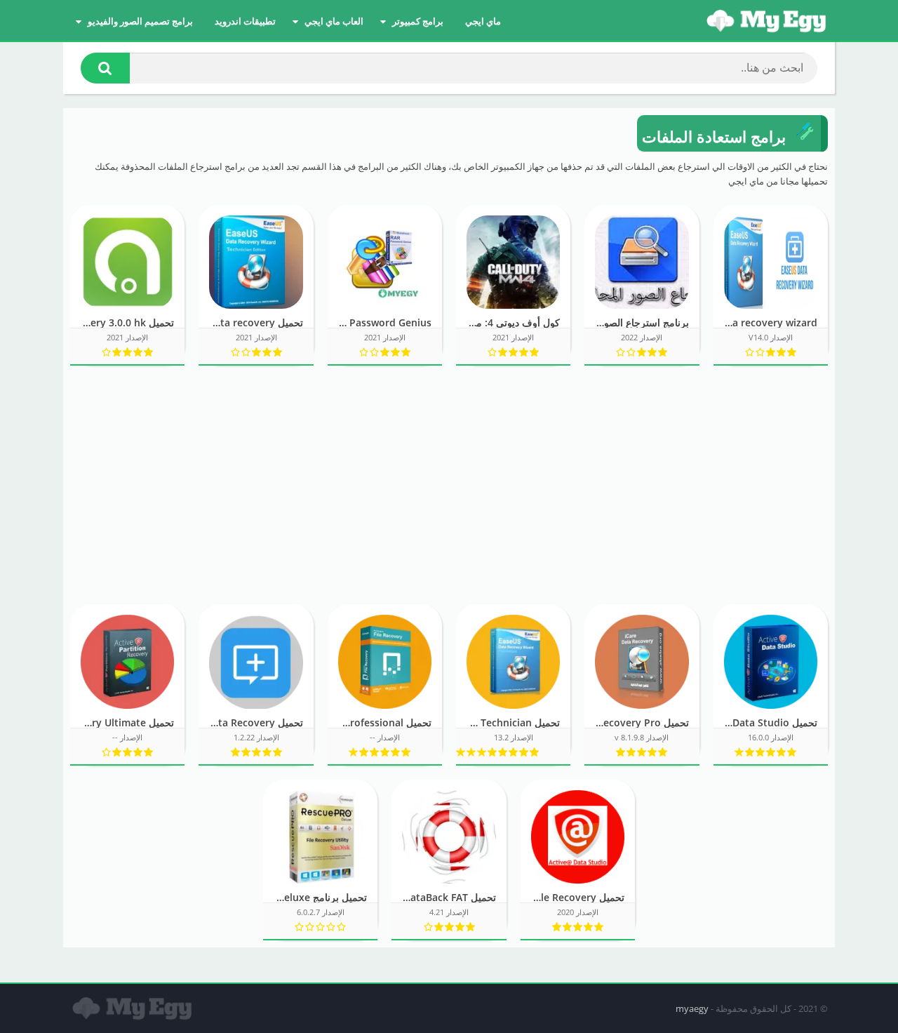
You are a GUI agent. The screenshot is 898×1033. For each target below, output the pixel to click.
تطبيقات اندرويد (245, 21)
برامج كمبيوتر (417, 21)
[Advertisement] (449, 485)
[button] (105, 68)
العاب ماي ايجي (333, 21)
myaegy (692, 1008)
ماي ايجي (483, 21)
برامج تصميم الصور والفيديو (140, 21)
